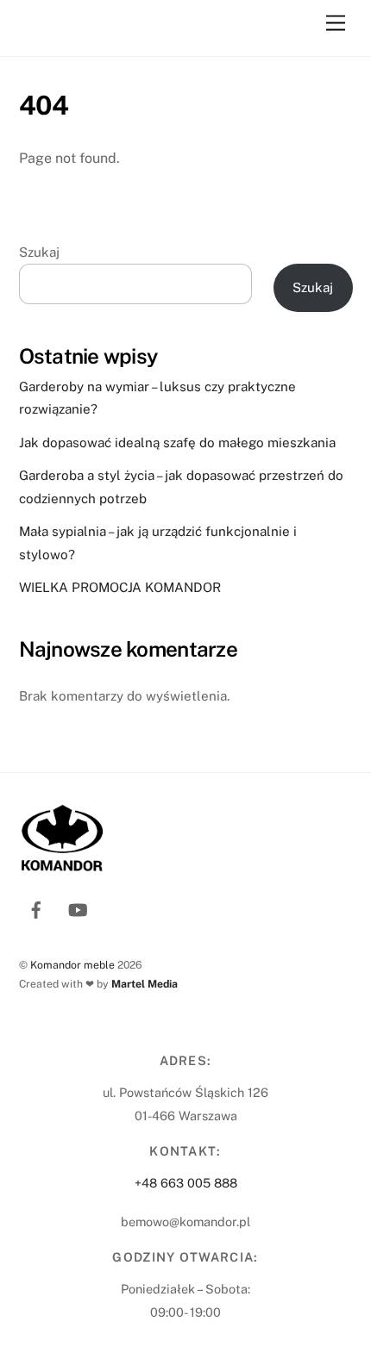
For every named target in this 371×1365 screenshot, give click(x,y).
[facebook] (36, 908)
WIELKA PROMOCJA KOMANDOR (120, 587)
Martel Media (144, 983)
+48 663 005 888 (186, 1182)
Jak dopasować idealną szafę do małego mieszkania (177, 442)
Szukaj (39, 252)
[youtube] (77, 908)
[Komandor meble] (125, 34)
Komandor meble (72, 964)
